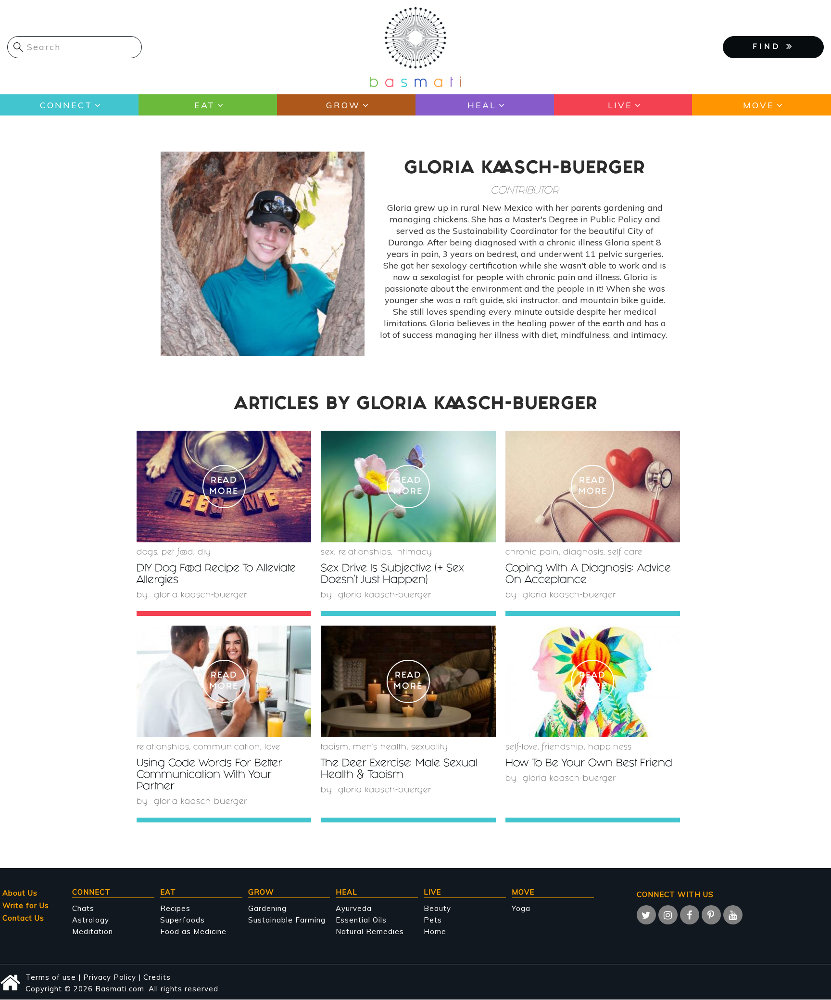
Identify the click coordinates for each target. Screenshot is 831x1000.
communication (226, 747)
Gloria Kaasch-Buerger (200, 595)
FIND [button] (769, 47)
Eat (204, 105)
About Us (20, 892)
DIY (204, 553)
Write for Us (25, 905)
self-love (521, 747)
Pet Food (177, 553)
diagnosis (583, 553)
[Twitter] (646, 914)
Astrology (90, 919)
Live (620, 105)
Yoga (521, 908)
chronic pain (532, 553)
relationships (365, 553)
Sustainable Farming (287, 919)
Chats (83, 908)
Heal (481, 105)
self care (625, 553)
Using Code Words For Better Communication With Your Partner (209, 775)
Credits (157, 977)
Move (758, 105)
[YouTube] (733, 914)
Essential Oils (361, 919)
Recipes (175, 908)
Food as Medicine (193, 931)
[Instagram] (668, 914)
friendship (563, 747)
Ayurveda (354, 908)
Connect (66, 105)
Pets (433, 919)
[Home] (415, 46)
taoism (335, 747)
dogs (147, 553)
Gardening (267, 908)
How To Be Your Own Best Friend (588, 764)
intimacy (413, 553)
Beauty (437, 908)
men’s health (380, 747)
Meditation (92, 931)
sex (327, 553)
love (272, 747)
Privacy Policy (109, 977)
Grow (343, 105)
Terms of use (50, 977)
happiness (610, 747)
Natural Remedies (370, 931)
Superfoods (182, 919)
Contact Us (23, 918)
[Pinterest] (711, 914)
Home (435, 931)
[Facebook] (689, 914)
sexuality (429, 747)
